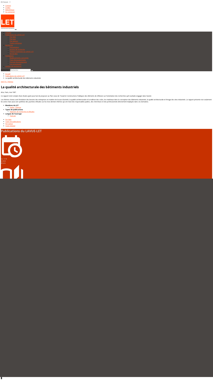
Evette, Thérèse (15, 107)
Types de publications (13, 122)
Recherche (9, 45)
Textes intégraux (16, 43)
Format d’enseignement (18, 62)
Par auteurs (14, 41)
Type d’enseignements (18, 60)
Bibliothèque (9, 10)
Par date (13, 37)
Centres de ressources (13, 66)
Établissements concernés (19, 58)
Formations (9, 56)
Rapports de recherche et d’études (22, 112)
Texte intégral (10, 126)
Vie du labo (14, 54)
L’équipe (8, 33)
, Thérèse (7, 82)
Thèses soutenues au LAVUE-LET (22, 52)
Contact (8, 6)
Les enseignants (15, 64)
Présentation (14, 47)
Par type (13, 39)
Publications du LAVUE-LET (15, 35)
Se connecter (10, 12)
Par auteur (9, 124)
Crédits (7, 8)
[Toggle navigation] (16, 29)
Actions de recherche (17, 49)
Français (13, 116)
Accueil (7, 74)
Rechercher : (5, 70)
